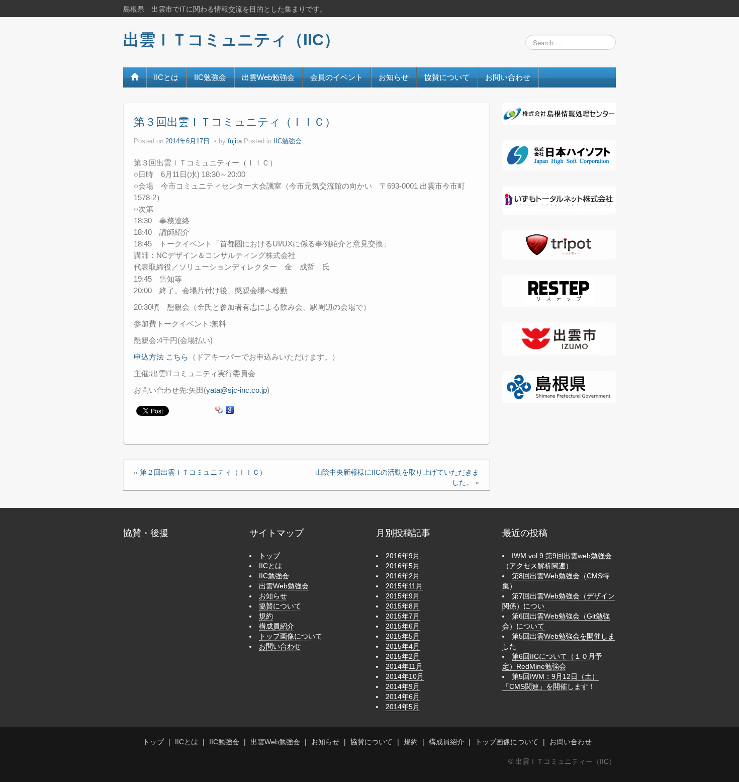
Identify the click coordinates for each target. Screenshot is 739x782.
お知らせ (394, 77)
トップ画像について (290, 636)
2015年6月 (403, 626)
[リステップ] (559, 291)
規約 (266, 616)
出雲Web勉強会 (268, 77)
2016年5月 (403, 566)
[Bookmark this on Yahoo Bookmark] (219, 410)
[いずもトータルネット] (559, 200)
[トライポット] (559, 244)
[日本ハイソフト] (559, 155)
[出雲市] (559, 339)
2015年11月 (404, 586)
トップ (269, 556)
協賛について (447, 77)
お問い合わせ (507, 77)
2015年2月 (403, 656)
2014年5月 (403, 707)
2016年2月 (403, 576)
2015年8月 (403, 606)
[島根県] (559, 386)
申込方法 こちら (161, 357)
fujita (235, 141)
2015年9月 (403, 596)
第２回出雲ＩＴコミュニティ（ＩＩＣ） (203, 472)
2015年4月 (403, 646)
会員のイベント (336, 77)
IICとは (166, 77)
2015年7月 (403, 616)
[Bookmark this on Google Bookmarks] (230, 410)
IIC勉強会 (210, 77)
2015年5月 (403, 636)
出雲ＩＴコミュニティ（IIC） (231, 40)
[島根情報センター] (559, 113)
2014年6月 (403, 696)
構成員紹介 (276, 626)
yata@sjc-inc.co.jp (236, 390)
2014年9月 (403, 686)
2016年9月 (403, 556)
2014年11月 (404, 666)
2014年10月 (405, 676)
